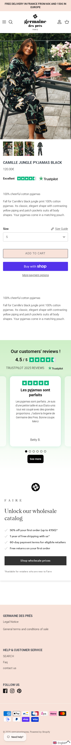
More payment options (35, 275)
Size (6, 229)
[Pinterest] (19, 691)
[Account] (58, 22)
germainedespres (20, 732)
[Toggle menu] (4, 22)
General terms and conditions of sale (25, 629)
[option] (35, 86)
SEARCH (8, 656)
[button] (26, 451)
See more (35, 430)
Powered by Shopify (40, 732)
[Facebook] (5, 691)
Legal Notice (11, 622)
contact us (9, 668)
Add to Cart (35, 253)
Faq (5, 662)
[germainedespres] (35, 22)
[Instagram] (12, 691)
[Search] (12, 22)
